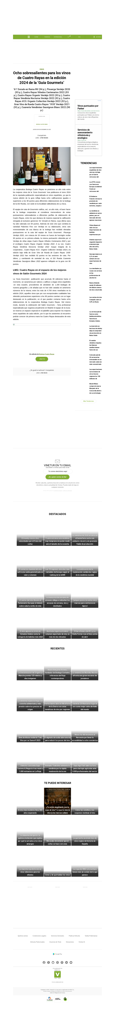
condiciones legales (58, 490)
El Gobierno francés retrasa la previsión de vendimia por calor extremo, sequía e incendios (95, 201)
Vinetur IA (82, 942)
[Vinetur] (57, 977)
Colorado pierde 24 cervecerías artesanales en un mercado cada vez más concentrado (95, 359)
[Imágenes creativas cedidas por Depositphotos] (57, 984)
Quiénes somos (23, 936)
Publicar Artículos (74, 936)
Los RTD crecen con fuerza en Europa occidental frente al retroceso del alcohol (95, 186)
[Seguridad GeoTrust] (50, 999)
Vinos (42, 69)
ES (79, 36)
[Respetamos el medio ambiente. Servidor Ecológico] (65, 999)
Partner (30, 887)
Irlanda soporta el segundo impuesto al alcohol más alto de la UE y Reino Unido (95, 244)
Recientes (57, 648)
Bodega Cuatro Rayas (46, 354)
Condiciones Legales (39, 936)
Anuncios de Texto (55, 942)
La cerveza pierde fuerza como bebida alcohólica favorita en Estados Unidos (95, 316)
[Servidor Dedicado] (57, 999)
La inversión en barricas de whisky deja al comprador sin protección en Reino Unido (95, 330)
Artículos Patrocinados (37, 942)
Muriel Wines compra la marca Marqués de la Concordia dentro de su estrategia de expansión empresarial (95, 388)
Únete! (42, 359)
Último (36, 36)
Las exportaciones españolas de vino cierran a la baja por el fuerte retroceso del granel (95, 172)
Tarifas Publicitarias (91, 936)
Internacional (58, 36)
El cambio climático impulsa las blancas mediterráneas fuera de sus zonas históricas (95, 345)
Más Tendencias (88, 401)
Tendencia (47, 36)
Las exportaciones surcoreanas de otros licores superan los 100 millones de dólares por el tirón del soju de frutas (95, 374)
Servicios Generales (57, 936)
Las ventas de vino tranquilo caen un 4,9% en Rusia (95, 299)
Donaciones (70, 942)
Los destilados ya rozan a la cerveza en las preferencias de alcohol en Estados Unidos (95, 273)
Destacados (57, 514)
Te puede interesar (57, 783)
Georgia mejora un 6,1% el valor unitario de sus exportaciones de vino (95, 258)
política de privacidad (67, 490)
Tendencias (88, 163)
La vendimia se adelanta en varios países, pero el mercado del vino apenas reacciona (95, 215)
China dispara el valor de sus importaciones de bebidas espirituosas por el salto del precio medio (95, 229)
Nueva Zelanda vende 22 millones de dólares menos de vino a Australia (95, 286)
